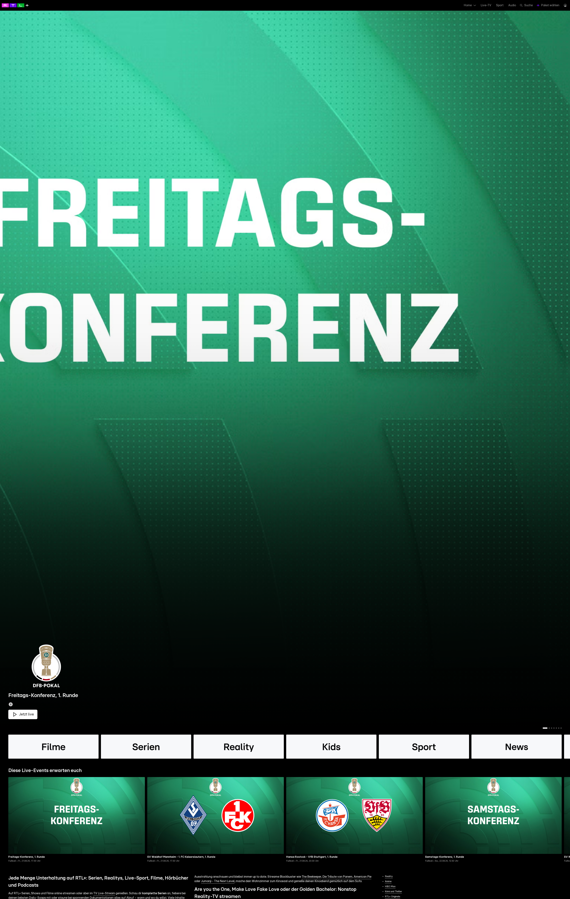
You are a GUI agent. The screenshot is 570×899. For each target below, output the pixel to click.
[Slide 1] (545, 728)
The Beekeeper (311, 876)
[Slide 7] (561, 728)
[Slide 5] (556, 728)
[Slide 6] (558, 728)
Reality (389, 876)
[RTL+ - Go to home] (15, 5)
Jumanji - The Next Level (217, 881)
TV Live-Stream (104, 893)
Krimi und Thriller (393, 891)
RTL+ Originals (392, 896)
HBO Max (390, 886)
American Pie (362, 876)
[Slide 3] (551, 728)
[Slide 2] (549, 728)
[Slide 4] (554, 728)
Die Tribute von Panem (337, 876)
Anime (388, 881)
